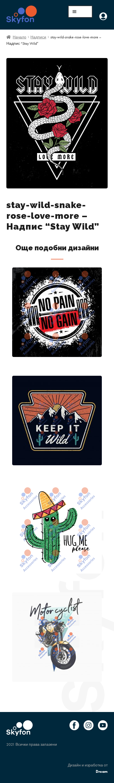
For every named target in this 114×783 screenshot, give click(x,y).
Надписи (38, 37)
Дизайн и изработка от (88, 768)
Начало (19, 37)
